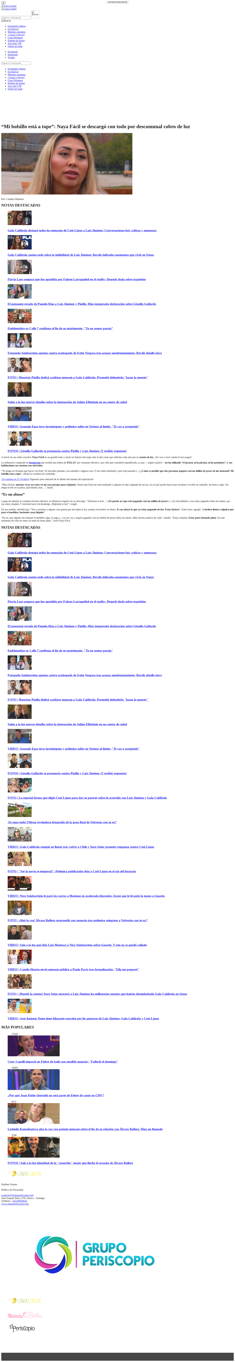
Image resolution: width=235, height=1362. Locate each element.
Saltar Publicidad (117, 2)
